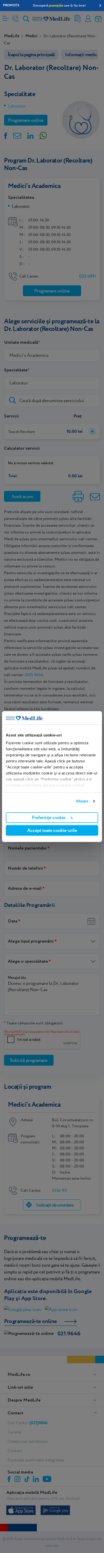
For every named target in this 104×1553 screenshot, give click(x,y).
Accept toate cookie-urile (52, 830)
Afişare (82, 801)
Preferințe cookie (48, 817)
